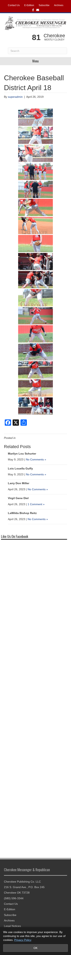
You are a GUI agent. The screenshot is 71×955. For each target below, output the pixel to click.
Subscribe (44, 5)
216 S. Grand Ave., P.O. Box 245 (24, 887)
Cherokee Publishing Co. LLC (22, 881)
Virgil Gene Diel (18, 498)
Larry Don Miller (18, 483)
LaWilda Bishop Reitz (22, 513)
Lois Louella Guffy (20, 468)
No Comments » (36, 459)
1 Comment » (36, 504)
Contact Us (14, 5)
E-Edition (29, 5)
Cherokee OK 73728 (17, 892)
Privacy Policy (22, 939)
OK (35, 948)
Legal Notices (12, 926)
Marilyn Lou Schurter (22, 453)
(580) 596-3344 (13, 898)
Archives (58, 5)
